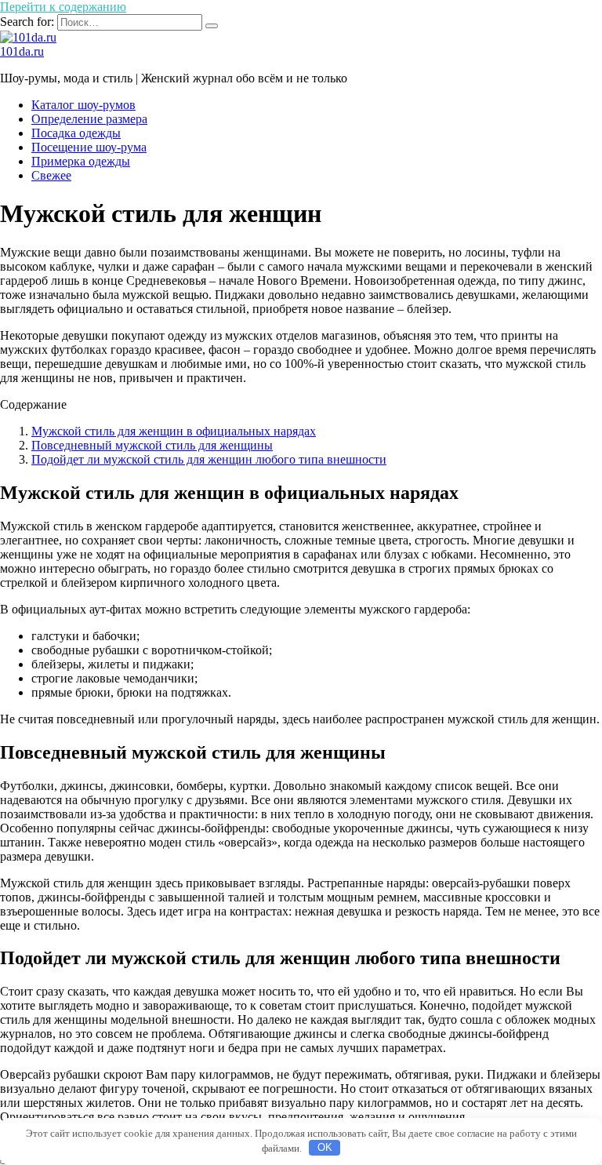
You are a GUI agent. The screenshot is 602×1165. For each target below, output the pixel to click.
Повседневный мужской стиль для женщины (152, 445)
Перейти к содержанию (63, 6)
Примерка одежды (80, 161)
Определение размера (89, 119)
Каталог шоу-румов (83, 104)
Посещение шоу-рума (89, 147)
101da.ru (22, 51)
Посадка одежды (76, 133)
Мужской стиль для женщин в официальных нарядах (173, 431)
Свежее (51, 175)
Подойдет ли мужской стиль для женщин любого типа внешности (208, 459)
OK (324, 1147)
